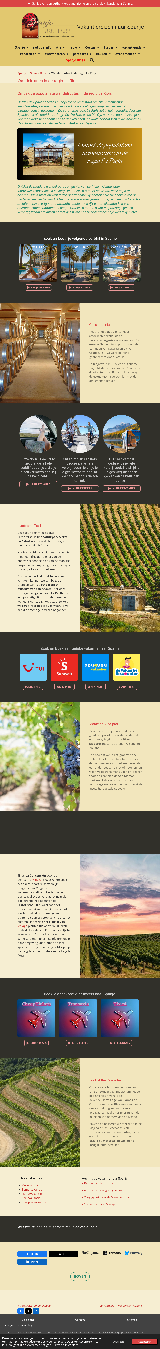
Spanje (22, 73)
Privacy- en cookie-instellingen (19, 1325)
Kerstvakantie (31, 1198)
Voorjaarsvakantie (34, 1202)
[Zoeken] (91, 60)
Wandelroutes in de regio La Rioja (74, 73)
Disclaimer (28, 1319)
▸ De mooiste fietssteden (98, 1183)
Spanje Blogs (39, 73)
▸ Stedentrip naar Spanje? (99, 1204)
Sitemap (132, 1319)
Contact (80, 1319)
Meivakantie (30, 1185)
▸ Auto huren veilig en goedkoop (103, 1190)
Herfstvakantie (32, 1194)
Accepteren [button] (144, 1341)
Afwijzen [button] (118, 1341)
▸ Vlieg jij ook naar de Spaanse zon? (105, 1197)
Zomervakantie (32, 1189)
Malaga (37, 879)
